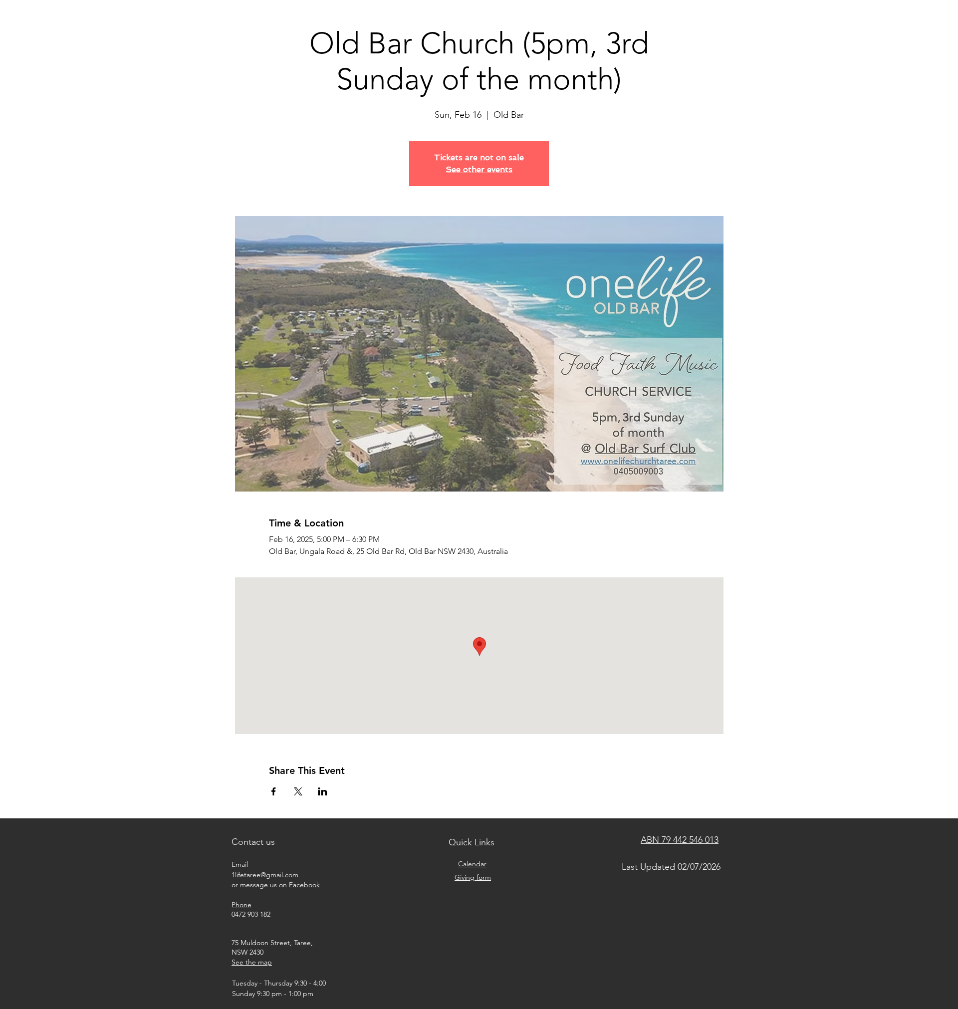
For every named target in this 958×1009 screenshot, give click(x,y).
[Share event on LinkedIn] (322, 791)
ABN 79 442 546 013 (679, 839)
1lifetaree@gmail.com (265, 874)
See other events (479, 169)
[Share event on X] (298, 791)
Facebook (304, 884)
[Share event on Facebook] (273, 791)
